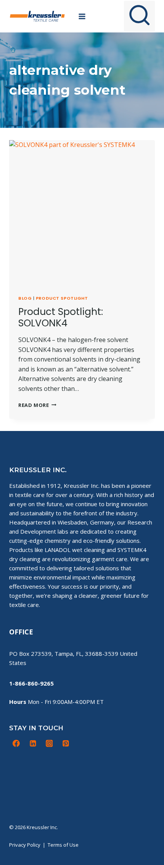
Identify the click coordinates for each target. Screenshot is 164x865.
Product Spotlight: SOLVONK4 (60, 317)
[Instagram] (49, 743)
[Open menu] (82, 16)
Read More (37, 405)
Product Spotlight (62, 298)
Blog (25, 298)
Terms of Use (63, 844)
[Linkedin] (33, 743)
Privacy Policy (24, 844)
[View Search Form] (139, 16)
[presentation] (82, 213)
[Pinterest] (65, 743)
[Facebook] (16, 743)
